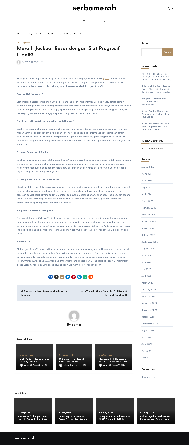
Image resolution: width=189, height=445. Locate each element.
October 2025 (148, 235)
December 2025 (149, 221)
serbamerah (94, 8)
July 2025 (146, 255)
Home (86, 21)
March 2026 (147, 201)
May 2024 (146, 351)
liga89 (106, 78)
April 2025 (146, 276)
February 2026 (148, 208)
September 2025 (149, 242)
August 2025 (147, 249)
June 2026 (146, 180)
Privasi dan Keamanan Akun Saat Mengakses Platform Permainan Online (155, 126)
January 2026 (148, 215)
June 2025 (146, 262)
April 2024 (146, 358)
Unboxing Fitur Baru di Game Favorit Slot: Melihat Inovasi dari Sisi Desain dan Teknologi (156, 89)
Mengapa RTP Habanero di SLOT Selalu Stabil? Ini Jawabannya (113, 362)
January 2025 (148, 296)
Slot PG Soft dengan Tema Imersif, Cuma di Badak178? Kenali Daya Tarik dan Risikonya (156, 77)
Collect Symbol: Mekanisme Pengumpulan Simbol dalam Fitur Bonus (155, 114)
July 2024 (146, 337)
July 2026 (146, 174)
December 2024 (149, 303)
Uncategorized (23, 43)
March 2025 (147, 283)
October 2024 (148, 317)
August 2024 (148, 330)
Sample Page (99, 21)
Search (145, 43)
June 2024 (146, 344)
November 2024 (149, 310)
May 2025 (146, 269)
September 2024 (149, 324)
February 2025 (148, 289)
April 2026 (146, 194)
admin (27, 62)
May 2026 (146, 187)
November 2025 (149, 228)
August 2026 (148, 167)
